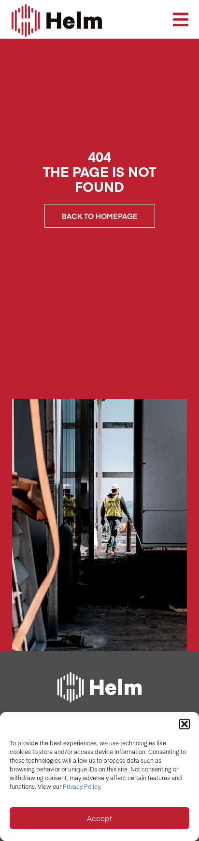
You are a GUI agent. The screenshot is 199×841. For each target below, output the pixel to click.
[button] (184, 724)
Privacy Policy (81, 786)
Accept (99, 818)
